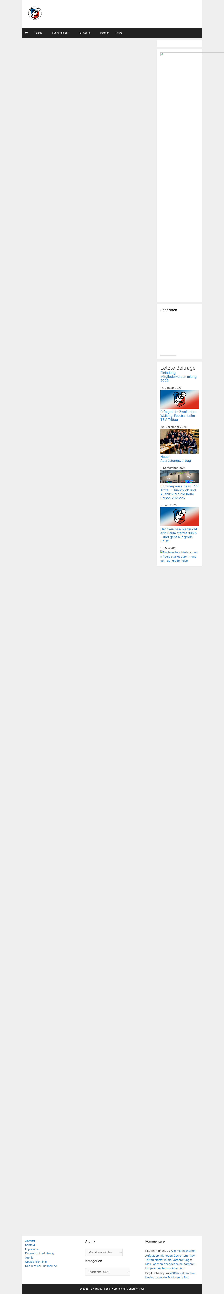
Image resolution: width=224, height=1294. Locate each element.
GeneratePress (135, 1288)
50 (40, 1227)
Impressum (32, 1249)
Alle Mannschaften (183, 1250)
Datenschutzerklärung (39, 1253)
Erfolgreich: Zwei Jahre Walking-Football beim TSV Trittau (51, 217)
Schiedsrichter (36, 765)
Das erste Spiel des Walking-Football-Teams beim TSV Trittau (120, 778)
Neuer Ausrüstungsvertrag (115, 195)
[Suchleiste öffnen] (197, 33)
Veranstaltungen (117, 1113)
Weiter (49, 1227)
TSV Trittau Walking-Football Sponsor (48, 1130)
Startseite (34, 152)
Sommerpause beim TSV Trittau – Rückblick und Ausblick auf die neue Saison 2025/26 (121, 332)
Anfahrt (30, 1241)
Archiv (29, 1257)
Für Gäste (84, 32)
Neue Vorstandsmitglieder (116, 917)
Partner (104, 32)
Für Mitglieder (60, 32)
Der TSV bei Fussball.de (41, 1266)
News (118, 32)
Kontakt (30, 1245)
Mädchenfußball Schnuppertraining (114, 466)
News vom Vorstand (107, 414)
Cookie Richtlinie (36, 1261)
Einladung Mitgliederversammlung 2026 (70, 138)
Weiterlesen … (37, 285)
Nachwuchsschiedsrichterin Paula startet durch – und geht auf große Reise (54, 682)
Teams (38, 32)
